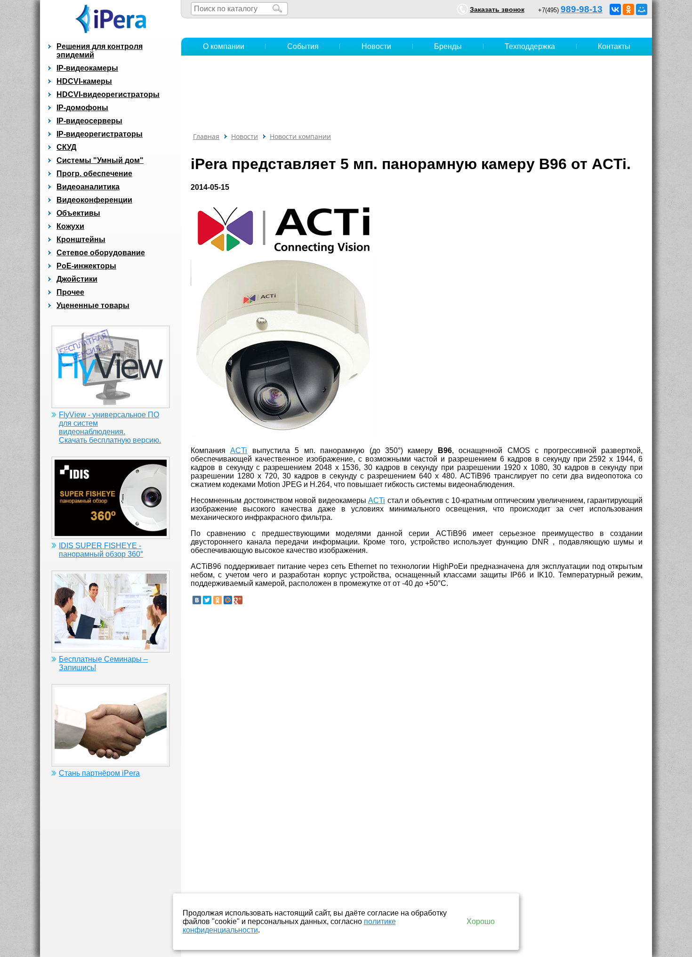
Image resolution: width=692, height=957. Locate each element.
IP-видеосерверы (89, 121)
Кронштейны (80, 239)
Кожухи (70, 226)
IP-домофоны (82, 108)
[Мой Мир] (641, 9)
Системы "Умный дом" (100, 160)
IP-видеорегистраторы (99, 134)
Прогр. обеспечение (94, 174)
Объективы (78, 213)
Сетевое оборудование (100, 253)
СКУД (66, 147)
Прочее (70, 292)
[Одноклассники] (628, 9)
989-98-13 (582, 9)
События (303, 46)
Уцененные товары (92, 305)
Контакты (614, 46)
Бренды (448, 46)
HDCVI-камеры (84, 81)
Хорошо (481, 921)
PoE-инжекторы (86, 266)
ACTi (238, 450)
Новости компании (300, 136)
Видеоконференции (94, 200)
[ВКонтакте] (615, 9)
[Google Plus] (238, 600)
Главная (206, 136)
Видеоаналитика (88, 187)
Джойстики (76, 279)
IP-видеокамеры (87, 68)
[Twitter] (207, 600)
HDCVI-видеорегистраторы (108, 94)
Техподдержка (530, 46)
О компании (223, 46)
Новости (376, 46)
